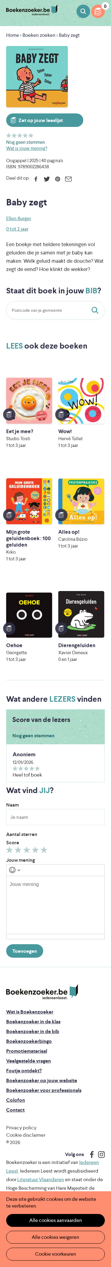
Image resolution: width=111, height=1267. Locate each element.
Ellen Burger (18, 218)
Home (12, 35)
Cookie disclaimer (25, 1135)
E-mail (68, 179)
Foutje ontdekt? (24, 1070)
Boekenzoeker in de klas (33, 1021)
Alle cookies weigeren (55, 1237)
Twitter (46, 179)
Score (12, 842)
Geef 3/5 (20, 135)
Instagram (99, 1154)
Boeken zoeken (83, 11)
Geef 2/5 (14, 135)
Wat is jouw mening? (26, 148)
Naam (12, 805)
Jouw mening (20, 860)
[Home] (42, 992)
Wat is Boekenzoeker (29, 1012)
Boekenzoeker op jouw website (41, 1080)
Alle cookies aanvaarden (55, 1220)
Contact (15, 1110)
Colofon (15, 1100)
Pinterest (57, 179)
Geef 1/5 (8, 135)
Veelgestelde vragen (28, 1061)
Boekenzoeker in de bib (32, 1031)
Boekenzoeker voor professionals (43, 1090)
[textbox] (55, 905)
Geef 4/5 (25, 135)
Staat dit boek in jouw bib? (96, 310)
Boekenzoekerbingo (29, 1041)
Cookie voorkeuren (55, 1254)
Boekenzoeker (31, 10)
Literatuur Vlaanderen (40, 1179)
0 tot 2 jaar (17, 229)
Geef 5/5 (31, 135)
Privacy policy (21, 1127)
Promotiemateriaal (26, 1051)
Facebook (36, 179)
